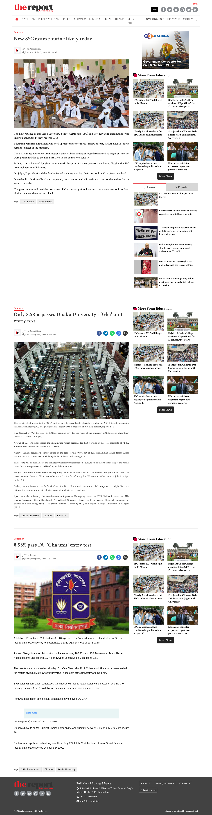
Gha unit (48, 515)
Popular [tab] (183, 187)
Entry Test (62, 515)
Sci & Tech (132, 21)
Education (19, 32)
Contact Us (184, 783)
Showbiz (80, 19)
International (48, 19)
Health (120, 19)
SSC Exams (28, 201)
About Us (145, 783)
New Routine (45, 201)
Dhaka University (30, 515)
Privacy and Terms (165, 783)
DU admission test (30, 769)
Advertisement (148, 790)
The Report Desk (33, 48)
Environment (154, 19)
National (28, 19)
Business (94, 19)
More (186, 19)
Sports (66, 19)
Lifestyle (173, 19)
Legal (108, 19)
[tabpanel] (165, 239)
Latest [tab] (150, 187)
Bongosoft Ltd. (192, 811)
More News (165, 176)
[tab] (149, 187)
